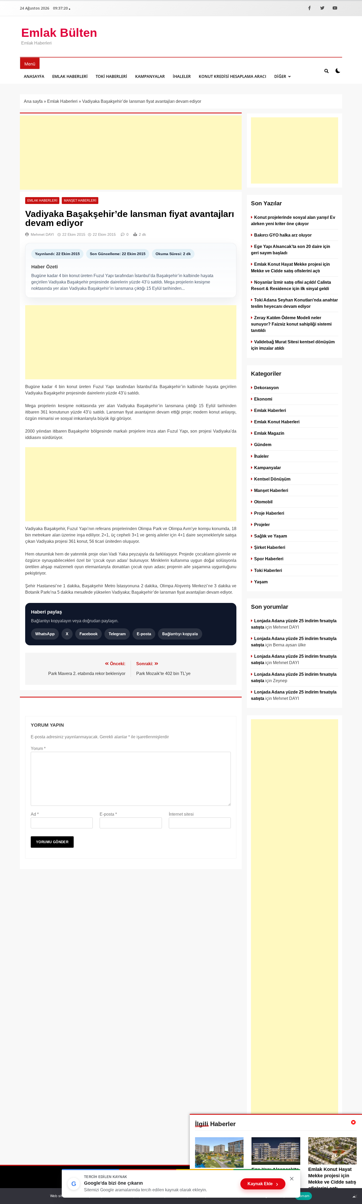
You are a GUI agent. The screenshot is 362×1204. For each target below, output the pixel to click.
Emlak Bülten (59, 32)
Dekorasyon (266, 387)
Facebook (89, 634)
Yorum (38, 748)
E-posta (144, 634)
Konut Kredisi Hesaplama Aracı (232, 76)
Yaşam (261, 581)
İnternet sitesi (181, 814)
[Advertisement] (131, 152)
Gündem (262, 444)
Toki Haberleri (111, 76)
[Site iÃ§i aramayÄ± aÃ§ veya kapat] (326, 71)
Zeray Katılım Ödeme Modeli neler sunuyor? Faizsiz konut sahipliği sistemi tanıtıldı (291, 324)
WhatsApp (45, 634)
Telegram (117, 634)
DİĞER (280, 76)
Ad (35, 814)
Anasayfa (34, 76)
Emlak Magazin (269, 433)
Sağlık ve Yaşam (270, 536)
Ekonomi (263, 399)
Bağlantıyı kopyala (180, 633)
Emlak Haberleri (70, 76)
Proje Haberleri (269, 513)
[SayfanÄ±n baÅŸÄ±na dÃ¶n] (354, 1197)
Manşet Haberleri (80, 200)
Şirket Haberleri (269, 547)
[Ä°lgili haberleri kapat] (353, 1122)
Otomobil (263, 501)
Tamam (303, 1196)
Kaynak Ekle (263, 1184)
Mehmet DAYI (42, 234)
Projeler (262, 524)
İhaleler (182, 76)
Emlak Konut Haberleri (276, 421)
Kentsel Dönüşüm (272, 478)
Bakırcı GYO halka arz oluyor (283, 235)
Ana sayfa (33, 101)
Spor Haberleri (268, 558)
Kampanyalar (150, 76)
